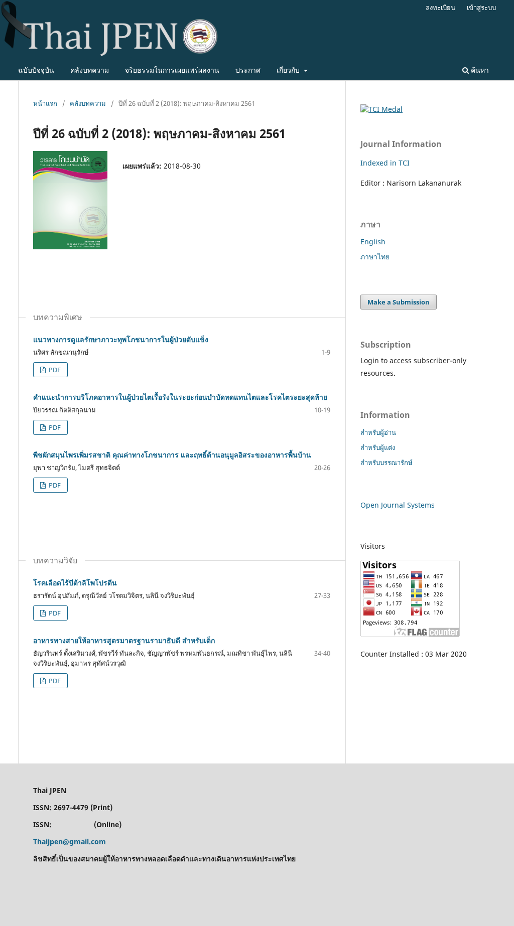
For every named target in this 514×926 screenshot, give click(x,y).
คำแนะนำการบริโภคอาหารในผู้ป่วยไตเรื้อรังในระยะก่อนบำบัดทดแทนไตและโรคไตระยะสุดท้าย (180, 397)
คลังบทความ (89, 70)
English (373, 241)
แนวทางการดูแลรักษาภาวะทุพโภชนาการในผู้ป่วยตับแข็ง (120, 339)
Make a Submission (398, 301)
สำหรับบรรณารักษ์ (386, 462)
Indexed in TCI (385, 163)
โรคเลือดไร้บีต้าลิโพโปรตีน (75, 582)
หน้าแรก (45, 103)
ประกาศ (248, 70)
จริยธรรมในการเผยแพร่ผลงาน (172, 70)
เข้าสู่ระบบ (481, 7)
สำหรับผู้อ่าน (378, 432)
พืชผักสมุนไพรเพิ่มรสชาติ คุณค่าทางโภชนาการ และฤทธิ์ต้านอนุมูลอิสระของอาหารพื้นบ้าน (172, 454)
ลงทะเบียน (440, 7)
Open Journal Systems (397, 505)
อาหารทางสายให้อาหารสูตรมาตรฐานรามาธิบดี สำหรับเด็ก (124, 640)
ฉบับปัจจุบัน (36, 70)
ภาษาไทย (375, 256)
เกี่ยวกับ (289, 70)
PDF (54, 369)
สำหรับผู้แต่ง (377, 447)
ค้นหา (479, 70)
